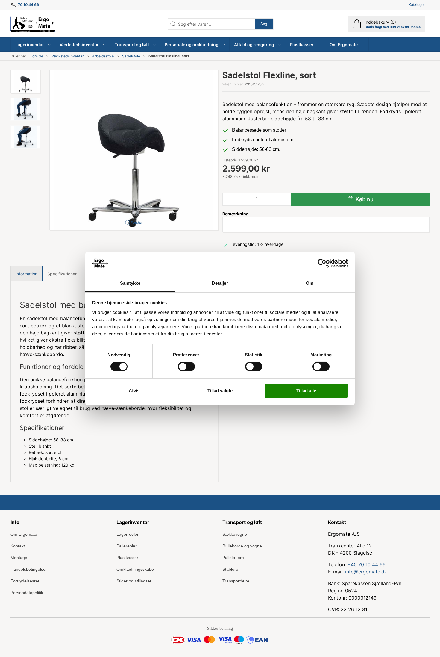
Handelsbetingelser (28, 569)
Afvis (134, 390)
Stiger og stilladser (133, 581)
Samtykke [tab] (130, 283)
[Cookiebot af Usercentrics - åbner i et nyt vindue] (322, 263)
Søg (263, 24)
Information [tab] (26, 273)
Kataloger (417, 4)
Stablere (230, 569)
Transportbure (235, 581)
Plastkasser (127, 557)
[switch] (186, 366)
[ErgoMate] (32, 24)
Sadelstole (131, 56)
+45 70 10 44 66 (367, 564)
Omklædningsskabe (135, 569)
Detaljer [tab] (220, 283)
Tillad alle (306, 390)
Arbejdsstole (103, 56)
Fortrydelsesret (24, 581)
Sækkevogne (234, 534)
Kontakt (17, 546)
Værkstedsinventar (67, 56)
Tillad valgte (220, 390)
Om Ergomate (23, 534)
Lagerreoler (127, 534)
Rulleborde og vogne (242, 546)
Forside (36, 56)
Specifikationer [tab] (62, 273)
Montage (18, 557)
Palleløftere (233, 557)
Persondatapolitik (26, 592)
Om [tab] (309, 283)
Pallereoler (126, 546)
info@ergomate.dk (366, 572)
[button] (33, 44)
